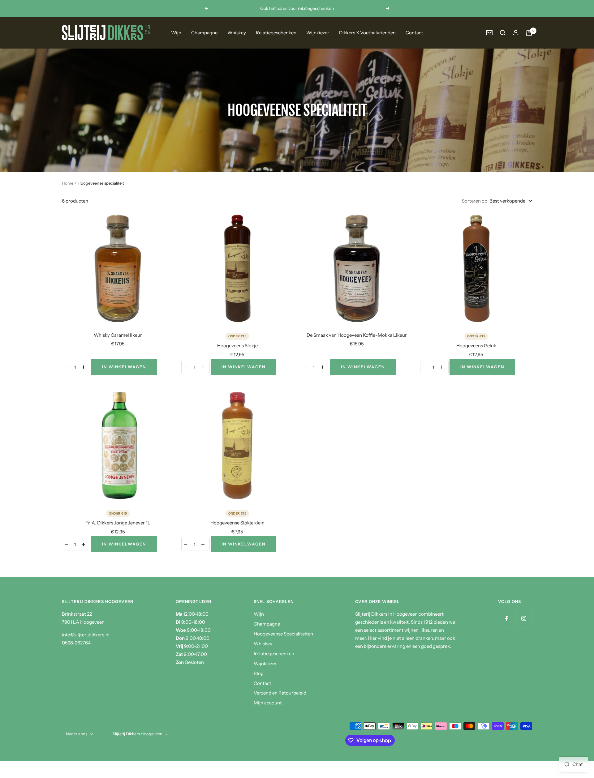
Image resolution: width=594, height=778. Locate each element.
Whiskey (236, 33)
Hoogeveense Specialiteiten (283, 634)
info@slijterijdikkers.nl (86, 635)
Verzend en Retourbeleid (280, 693)
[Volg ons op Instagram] (523, 618)
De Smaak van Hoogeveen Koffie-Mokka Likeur (357, 335)
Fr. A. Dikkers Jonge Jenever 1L (117, 523)
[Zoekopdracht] (503, 33)
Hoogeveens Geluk (476, 345)
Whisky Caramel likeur (118, 335)
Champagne (204, 33)
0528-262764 (76, 643)
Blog (259, 673)
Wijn (176, 33)
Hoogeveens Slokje (237, 345)
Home (67, 183)
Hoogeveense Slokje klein (237, 523)
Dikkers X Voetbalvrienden (367, 33)
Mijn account (268, 703)
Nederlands (76, 733)
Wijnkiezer (317, 33)
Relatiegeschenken (276, 33)
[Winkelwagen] (529, 33)
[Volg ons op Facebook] (506, 618)
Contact (414, 33)
